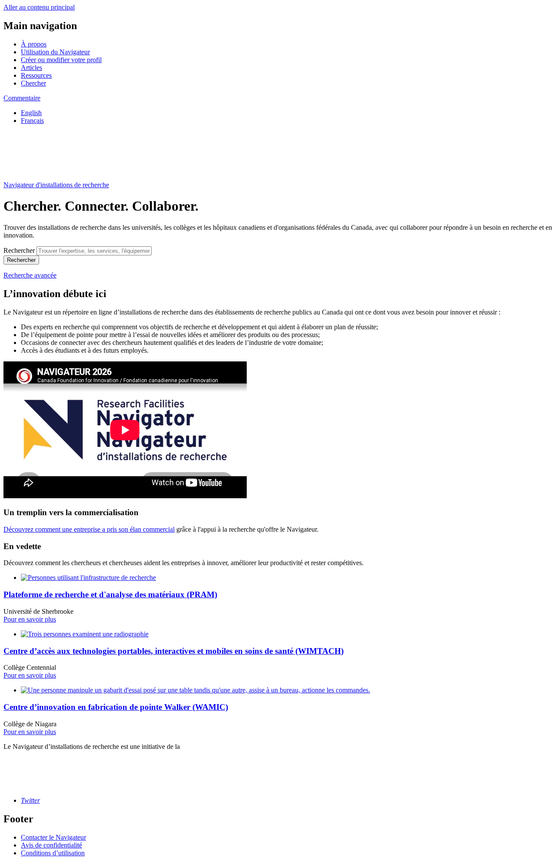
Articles (31, 67)
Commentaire (21, 98)
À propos (33, 44)
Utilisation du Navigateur (55, 52)
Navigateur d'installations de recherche (56, 185)
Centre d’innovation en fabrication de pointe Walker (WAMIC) (115, 707)
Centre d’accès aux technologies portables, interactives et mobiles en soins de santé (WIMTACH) (173, 650)
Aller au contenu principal (39, 7)
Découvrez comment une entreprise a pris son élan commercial (89, 529)
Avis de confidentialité (51, 845)
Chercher (33, 83)
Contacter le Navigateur (53, 837)
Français (32, 120)
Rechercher (19, 250)
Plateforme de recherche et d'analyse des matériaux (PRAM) (110, 594)
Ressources (36, 75)
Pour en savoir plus (29, 619)
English (31, 112)
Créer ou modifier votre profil (61, 59)
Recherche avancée (29, 275)
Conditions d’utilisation (53, 853)
